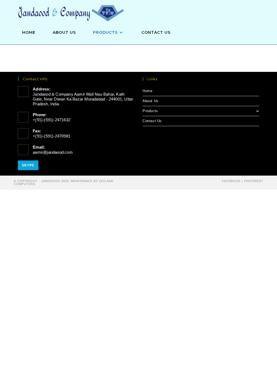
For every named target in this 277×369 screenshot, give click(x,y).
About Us (151, 101)
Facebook (231, 181)
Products (150, 111)
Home (147, 91)
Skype (28, 165)
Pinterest (253, 181)
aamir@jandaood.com (53, 152)
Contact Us (152, 121)
